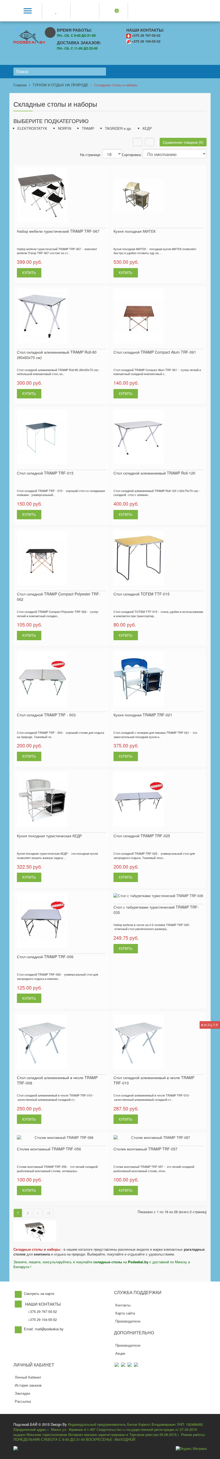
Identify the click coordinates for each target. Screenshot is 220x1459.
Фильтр (210, 1025)
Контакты (122, 1305)
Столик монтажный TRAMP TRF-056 (49, 1148)
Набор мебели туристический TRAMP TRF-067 (58, 231)
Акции (120, 1353)
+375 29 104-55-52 (146, 41)
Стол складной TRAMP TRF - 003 (46, 714)
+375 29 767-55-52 (146, 35)
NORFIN (64, 128)
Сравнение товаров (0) (183, 142)
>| (48, 1212)
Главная (20, 84)
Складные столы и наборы (115, 84)
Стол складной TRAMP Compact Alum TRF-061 (154, 352)
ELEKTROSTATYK (32, 128)
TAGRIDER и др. (118, 128)
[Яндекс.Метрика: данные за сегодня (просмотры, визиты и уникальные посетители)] (191, 1448)
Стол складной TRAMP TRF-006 (45, 956)
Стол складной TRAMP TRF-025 (141, 835)
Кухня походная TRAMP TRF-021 (142, 714)
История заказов (28, 1385)
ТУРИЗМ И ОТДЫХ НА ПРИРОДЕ (60, 84)
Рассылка (23, 1401)
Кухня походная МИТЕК (134, 231)
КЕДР (147, 128)
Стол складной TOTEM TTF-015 (141, 594)
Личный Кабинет (28, 1377)
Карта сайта (125, 1313)
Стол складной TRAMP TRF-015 (45, 473)
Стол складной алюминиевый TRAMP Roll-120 (154, 473)
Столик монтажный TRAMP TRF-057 (145, 1148)
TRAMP (88, 128)
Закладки (22, 1393)
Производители (127, 1321)
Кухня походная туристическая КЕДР (49, 835)
